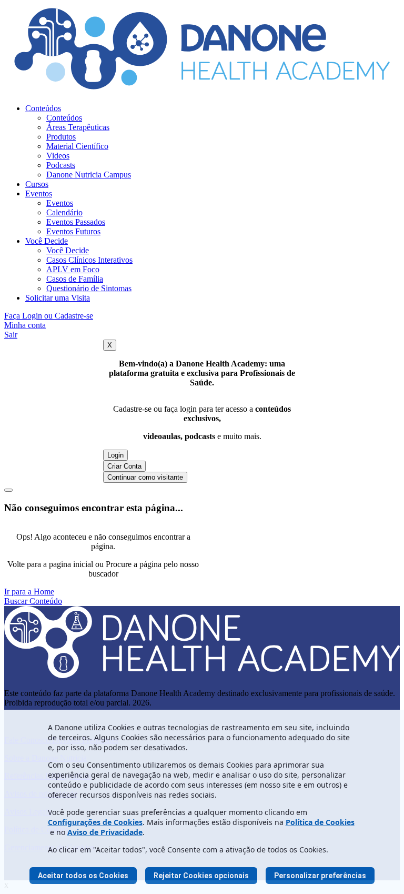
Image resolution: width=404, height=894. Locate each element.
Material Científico (77, 146)
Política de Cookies (320, 822)
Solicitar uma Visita (57, 297)
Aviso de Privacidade (105, 832)
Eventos (38, 193)
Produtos (61, 136)
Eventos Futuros (73, 231)
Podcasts (60, 165)
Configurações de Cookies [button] (95, 822)
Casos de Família (74, 278)
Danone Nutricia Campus (88, 174)
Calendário (64, 212)
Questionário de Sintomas (89, 288)
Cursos (36, 184)
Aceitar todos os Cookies (83, 875)
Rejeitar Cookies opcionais (201, 875)
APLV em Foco (72, 269)
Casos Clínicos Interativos (89, 259)
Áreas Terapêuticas (77, 127)
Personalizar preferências (320, 875)
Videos (57, 155)
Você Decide (46, 240)
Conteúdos (43, 108)
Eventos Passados (75, 221)
